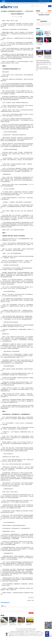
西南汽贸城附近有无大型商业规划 (43, 14)
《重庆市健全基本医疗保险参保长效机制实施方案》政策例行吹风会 (47, 56)
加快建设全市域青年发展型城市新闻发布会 (43, 60)
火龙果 (40, 35)
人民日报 (21, 16)
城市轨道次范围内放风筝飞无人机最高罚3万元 (4, 624)
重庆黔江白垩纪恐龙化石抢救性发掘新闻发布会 (43, 62)
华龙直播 (38, 48)
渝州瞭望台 (47, 35)
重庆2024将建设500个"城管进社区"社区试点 (12, 624)
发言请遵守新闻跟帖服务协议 (5, 602)
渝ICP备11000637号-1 (39, 635)
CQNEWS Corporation (26, 630)
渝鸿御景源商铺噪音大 (43, 21)
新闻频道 (8, 6)
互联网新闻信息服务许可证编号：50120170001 (36, 634)
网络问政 (38, 10)
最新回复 (38, 19)
